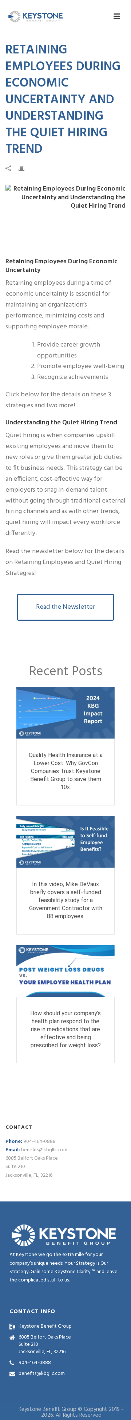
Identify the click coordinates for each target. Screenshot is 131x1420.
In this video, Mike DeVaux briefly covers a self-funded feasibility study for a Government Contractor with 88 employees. (65, 900)
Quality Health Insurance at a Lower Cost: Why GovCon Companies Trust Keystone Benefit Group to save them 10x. (66, 771)
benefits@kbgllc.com (44, 1150)
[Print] (25, 168)
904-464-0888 (39, 1141)
